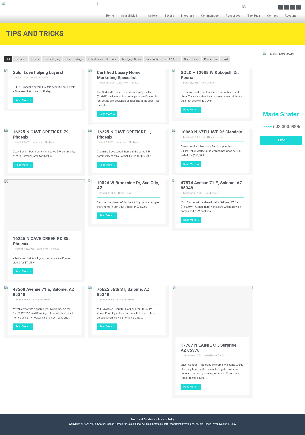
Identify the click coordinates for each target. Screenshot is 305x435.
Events (35, 59)
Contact (272, 15)
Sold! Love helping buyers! (38, 72)
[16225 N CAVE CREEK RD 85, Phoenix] (44, 209)
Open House (191, 59)
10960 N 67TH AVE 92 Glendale (211, 132)
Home (110, 15)
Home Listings (74, 59)
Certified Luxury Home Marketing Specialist (118, 75)
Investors (187, 15)
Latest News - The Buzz (102, 59)
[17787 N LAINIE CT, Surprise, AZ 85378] (212, 315)
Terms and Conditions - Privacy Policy (153, 419)
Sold (225, 59)
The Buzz (253, 15)
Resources (233, 15)
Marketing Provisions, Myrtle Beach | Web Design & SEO (203, 423)
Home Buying (52, 59)
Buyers (169, 15)
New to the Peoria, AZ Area (162, 59)
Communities (210, 15)
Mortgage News (131, 59)
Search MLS (129, 15)
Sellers (153, 15)
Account (290, 15)
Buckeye (20, 59)
